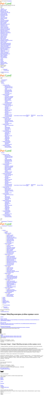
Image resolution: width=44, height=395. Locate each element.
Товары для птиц (10, 267)
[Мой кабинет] (0, 220)
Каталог (6, 232)
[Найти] (1, 7)
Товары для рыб (10, 275)
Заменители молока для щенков (24, 327)
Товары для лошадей (10, 289)
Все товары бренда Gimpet (5, 368)
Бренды (1, 378)
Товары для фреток (10, 294)
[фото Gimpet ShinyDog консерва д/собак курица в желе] (10, 335)
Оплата (1, 385)
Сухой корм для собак (4, 327)
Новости (2, 379)
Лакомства (10, 327)
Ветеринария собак (27, 323)
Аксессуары (5, 324)
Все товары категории (4, 367)
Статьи (1, 381)
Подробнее (10, 0)
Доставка (2, 386)
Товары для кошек (10, 245)
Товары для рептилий (11, 280)
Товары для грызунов (11, 319)
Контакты (2, 383)
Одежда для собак (21, 323)
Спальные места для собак (13, 323)
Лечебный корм (15, 327)
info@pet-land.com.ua (5, 311)
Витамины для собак (4, 323)
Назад (7, 231)
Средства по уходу (10, 324)
